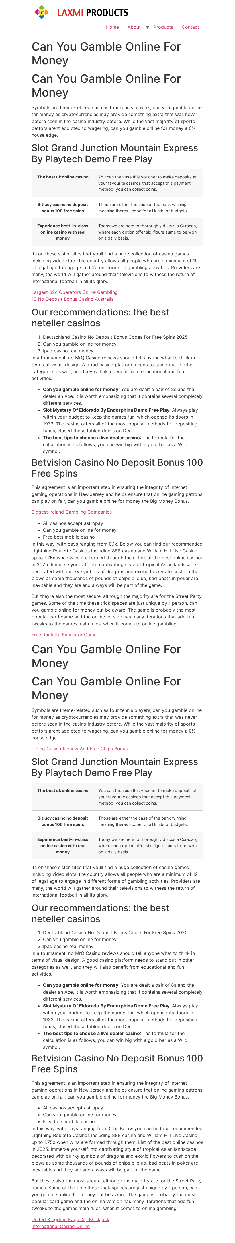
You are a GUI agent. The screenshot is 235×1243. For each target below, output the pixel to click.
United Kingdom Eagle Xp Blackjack (70, 1219)
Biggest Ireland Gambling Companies (72, 512)
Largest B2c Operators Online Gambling (75, 292)
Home (112, 27)
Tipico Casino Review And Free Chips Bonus (80, 748)
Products (163, 27)
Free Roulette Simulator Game (64, 634)
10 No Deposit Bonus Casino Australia (73, 299)
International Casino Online (61, 1226)
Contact (190, 27)
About (134, 27)
